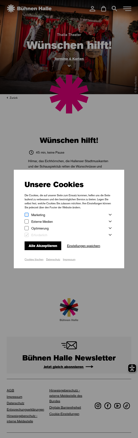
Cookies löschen (34, 259)
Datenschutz (53, 259)
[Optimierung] (27, 228)
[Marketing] (27, 215)
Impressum (69, 259)
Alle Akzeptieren (43, 246)
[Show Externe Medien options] (110, 221)
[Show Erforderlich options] (110, 235)
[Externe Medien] (27, 221)
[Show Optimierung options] (110, 228)
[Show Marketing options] (110, 215)
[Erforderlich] (27, 235)
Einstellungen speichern (83, 246)
